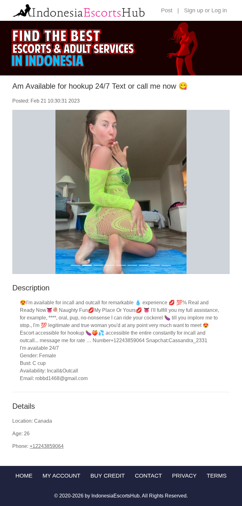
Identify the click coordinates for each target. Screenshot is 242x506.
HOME (23, 476)
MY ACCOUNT (61, 476)
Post (166, 10)
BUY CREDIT (107, 476)
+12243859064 (47, 446)
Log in (219, 10)
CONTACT (148, 476)
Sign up (193, 10)
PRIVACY (184, 476)
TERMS (217, 476)
